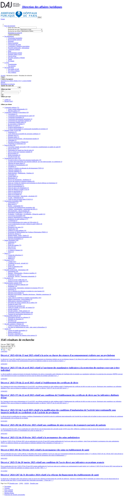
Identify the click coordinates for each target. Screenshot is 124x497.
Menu (39, 17)
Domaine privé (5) (13, 135)
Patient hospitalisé (13, 43)
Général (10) (11, 256)
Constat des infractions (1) (15, 255)
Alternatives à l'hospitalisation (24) (18, 165)
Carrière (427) (12, 261)
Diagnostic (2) (12, 289)
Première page (13, 483)
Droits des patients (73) (14, 245)
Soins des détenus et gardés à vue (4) (18, 189)
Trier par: (3, 344)
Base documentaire (9, 26)
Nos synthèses (12, 72)
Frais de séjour (12, 56)
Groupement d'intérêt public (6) (17, 122)
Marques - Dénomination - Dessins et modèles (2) (22, 273)
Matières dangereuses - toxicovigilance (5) (20, 299)
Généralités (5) (12, 140)
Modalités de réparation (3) (15, 319)
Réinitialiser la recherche (15, 33)
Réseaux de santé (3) (14, 125)
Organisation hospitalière (15, 38)
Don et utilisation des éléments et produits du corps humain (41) (26, 291)
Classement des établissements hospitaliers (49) (21, 207)
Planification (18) (13, 229)
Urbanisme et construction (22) (17, 143)
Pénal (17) (7, 253)
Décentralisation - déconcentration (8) (19, 211)
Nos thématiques (9, 36)
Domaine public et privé (15, 54)
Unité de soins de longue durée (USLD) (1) (20, 199)
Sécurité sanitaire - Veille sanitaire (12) (19, 311)
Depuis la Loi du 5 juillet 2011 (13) (18, 281)
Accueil (3, 75)
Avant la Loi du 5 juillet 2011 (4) (17, 279)
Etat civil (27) (12, 247)
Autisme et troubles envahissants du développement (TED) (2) (26, 168)
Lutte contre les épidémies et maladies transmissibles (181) (24, 297)
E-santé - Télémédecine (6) (15, 197)
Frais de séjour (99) (9, 145)
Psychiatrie (11, 61)
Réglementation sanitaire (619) (13, 283)
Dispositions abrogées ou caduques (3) (19, 317)
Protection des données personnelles (14, 494)
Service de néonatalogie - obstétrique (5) (19, 179)
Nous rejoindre (8, 491)
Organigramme (12, 64)
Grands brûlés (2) (13, 176)
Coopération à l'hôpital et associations (19, 46)
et (1, 93)
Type (12, 344)
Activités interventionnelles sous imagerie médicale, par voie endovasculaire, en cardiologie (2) (35, 161)
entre (2, 91)
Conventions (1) (12, 114)
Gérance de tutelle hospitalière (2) (17, 330)
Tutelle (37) (7, 329)
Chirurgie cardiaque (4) (14, 170)
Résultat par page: (6, 346)
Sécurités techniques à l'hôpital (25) (18, 142)
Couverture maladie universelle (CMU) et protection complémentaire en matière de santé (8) (34, 147)
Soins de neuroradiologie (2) (16, 186)
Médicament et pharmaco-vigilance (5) (19, 301)
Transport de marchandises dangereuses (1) (20, 314)
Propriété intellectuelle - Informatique (18, 48)
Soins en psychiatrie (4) (14, 194)
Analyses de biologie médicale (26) (18, 284)
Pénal (9, 51)
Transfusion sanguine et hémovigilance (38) (20, 312)
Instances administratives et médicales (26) (20, 217)
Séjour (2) (11, 252)
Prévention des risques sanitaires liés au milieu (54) (22, 302)
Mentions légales (9, 493)
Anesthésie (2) (12, 166)
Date (8, 344)
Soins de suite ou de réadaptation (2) (18, 188)
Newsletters (7, 486)
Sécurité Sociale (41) (14, 156)
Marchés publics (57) (14, 111)
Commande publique (14, 49)
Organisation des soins (14, 44)
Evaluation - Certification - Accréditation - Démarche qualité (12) (26, 214)
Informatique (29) (13, 271)
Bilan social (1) (12, 204)
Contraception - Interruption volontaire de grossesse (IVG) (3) (25, 288)
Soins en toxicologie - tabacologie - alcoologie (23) (22, 196)
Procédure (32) (12, 320)
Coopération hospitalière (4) (16, 117)
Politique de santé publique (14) (17, 230)
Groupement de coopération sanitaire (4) (19, 120)
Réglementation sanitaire (15, 53)
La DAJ (6, 62)
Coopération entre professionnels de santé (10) (21, 115)
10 (25, 483)
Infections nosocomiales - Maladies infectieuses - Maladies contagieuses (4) (29, 294)
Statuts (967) (11, 268)
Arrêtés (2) (7, 99)
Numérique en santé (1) (14, 275)
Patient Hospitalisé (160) (11, 240)
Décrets (3, 82)
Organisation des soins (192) (12, 158)
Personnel (11, 41)
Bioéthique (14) (12, 286)
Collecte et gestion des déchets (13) (18, 325)
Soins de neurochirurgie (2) (16, 184)
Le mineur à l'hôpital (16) (15, 250)
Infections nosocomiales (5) (16, 293)
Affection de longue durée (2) (16, 163)
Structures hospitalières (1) (15, 238)
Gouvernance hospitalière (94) (16, 215)
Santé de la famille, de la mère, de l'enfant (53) (21, 307)
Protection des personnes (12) (16, 306)
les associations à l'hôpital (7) (16, 124)
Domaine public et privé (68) (12, 130)
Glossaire (7, 488)
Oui (4, 350)
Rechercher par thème (14, 31)
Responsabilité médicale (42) (12, 315)
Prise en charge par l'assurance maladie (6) (20, 152)
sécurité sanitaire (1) (13, 309)
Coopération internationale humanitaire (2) (20, 119)
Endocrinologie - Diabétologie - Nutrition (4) (21, 173)
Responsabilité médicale (15, 39)
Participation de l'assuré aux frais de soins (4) (21, 150)
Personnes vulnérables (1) (15, 334)
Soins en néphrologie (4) (15, 193)
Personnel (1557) (9, 260)
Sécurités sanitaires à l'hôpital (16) (14, 324)
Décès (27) (11, 243)
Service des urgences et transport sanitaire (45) (21, 181)
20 (26, 483)
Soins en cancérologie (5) (15, 191)
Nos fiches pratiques (14, 71)
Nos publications (9, 67)
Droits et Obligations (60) (15, 266)
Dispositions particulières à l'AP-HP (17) (19, 212)
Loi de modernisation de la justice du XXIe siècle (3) (23, 222)
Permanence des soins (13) (15, 227)
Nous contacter (8, 490)
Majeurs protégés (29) (14, 332)
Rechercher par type (14, 29)
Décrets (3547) (8, 101)
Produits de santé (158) (14, 304)
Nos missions (12, 66)
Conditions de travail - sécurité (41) (18, 263)
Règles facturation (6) (14, 155)
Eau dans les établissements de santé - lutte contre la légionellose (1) (27, 327)
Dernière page (34, 483)
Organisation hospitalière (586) (13, 201)
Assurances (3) (12, 132)
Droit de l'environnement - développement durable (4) (23, 138)
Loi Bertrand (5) (12, 220)
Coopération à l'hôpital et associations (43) (16, 112)
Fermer (3, 19)
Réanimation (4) (12, 178)
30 (28, 483)
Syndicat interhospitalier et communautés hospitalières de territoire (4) (28, 129)
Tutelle (10, 59)
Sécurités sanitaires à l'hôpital (16, 57)
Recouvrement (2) (13, 153)
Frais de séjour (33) (13, 148)
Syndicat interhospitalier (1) (16, 127)
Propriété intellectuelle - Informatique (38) (16, 270)
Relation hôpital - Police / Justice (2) (18, 235)
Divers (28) (11, 265)
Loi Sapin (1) (12, 225)
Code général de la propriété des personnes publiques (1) (24, 134)
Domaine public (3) (13, 137)
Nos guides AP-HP (13, 69)
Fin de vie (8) (12, 248)
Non (8, 350)
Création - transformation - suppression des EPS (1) (22, 209)
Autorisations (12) (13, 202)
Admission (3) (12, 242)
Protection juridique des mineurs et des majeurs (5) (22, 335)
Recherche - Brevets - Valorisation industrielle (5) (22, 276)
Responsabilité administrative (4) (17, 322)
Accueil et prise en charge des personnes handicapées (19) (24, 160)
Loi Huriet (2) (12, 296)
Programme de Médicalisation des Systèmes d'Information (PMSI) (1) (28, 232)
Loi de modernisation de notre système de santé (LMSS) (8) (25, 224)
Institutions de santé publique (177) (18, 219)
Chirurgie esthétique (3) (15, 171)
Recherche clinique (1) (14, 234)
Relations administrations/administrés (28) (20, 237)
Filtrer (2, 77)
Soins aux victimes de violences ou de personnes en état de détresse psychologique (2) (32, 183)
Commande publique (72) (11, 107)
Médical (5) (11, 258)
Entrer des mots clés (13, 27)
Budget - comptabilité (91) (15, 206)
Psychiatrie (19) (8, 278)
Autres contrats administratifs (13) (17, 109)
